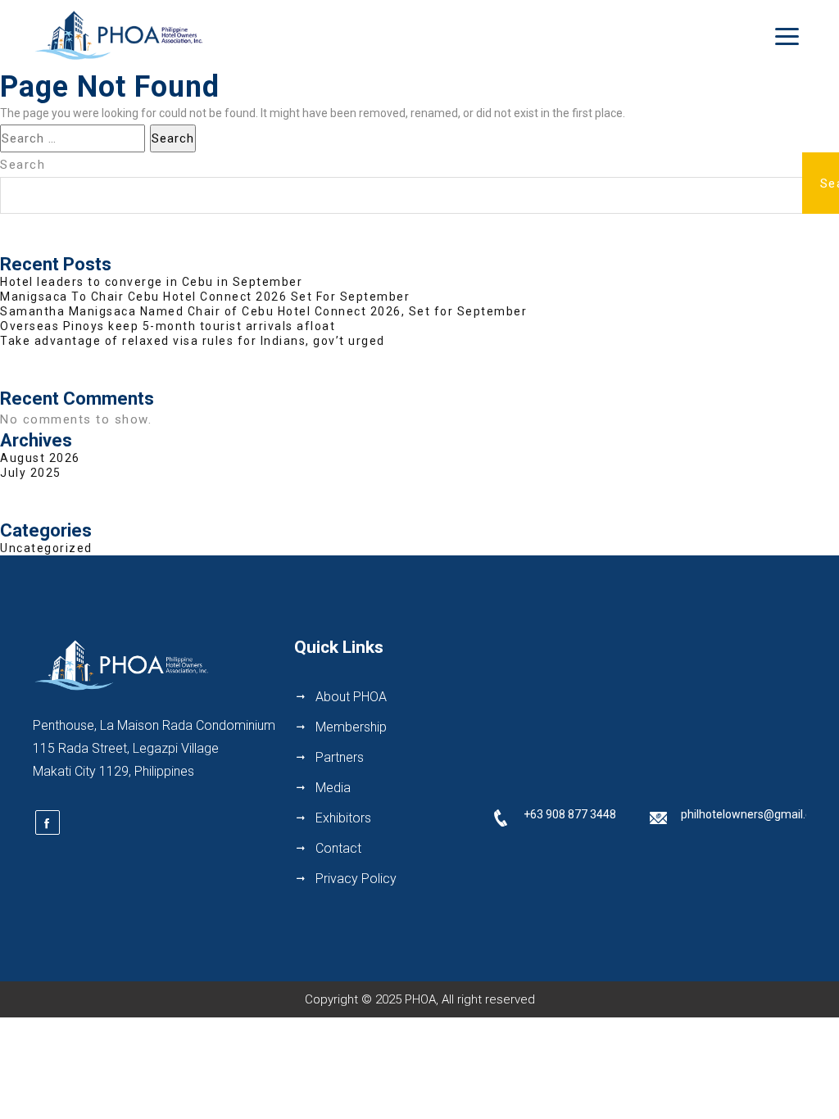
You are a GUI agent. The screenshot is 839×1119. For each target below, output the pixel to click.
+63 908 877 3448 (570, 814)
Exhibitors (343, 818)
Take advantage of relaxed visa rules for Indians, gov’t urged (192, 340)
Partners (339, 757)
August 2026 (40, 457)
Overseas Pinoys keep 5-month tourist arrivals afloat (167, 326)
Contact (338, 848)
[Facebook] (47, 822)
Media (333, 787)
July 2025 (30, 472)
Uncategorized (46, 548)
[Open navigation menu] (787, 36)
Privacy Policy (356, 878)
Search (22, 164)
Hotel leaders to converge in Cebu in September (151, 281)
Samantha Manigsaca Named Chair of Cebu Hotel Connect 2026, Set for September (263, 311)
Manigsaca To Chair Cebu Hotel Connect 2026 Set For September (205, 296)
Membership (351, 727)
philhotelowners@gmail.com (754, 814)
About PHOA (351, 696)
